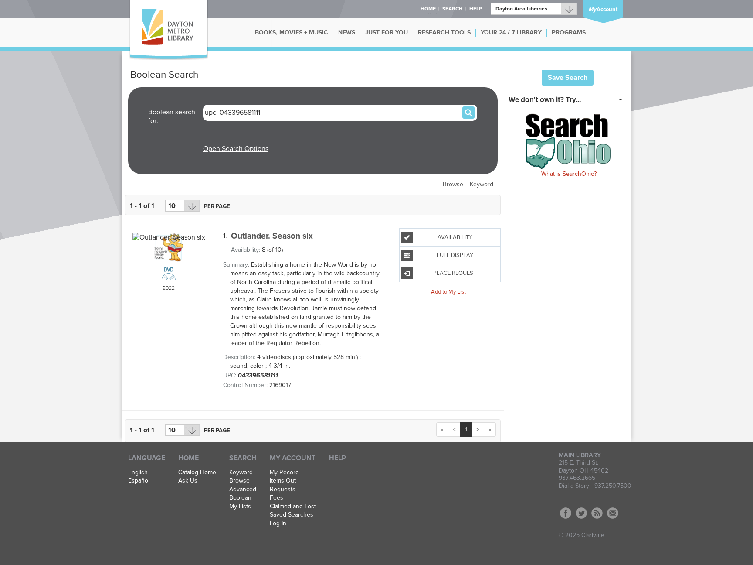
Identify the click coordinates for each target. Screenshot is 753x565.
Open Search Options (235, 148)
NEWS (346, 32)
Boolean (240, 497)
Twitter (581, 513)
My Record (284, 472)
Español (138, 480)
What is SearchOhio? (569, 174)
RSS (597, 513)
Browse (453, 184)
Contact (613, 513)
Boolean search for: (171, 116)
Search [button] (452, 9)
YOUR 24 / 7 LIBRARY (511, 32)
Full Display (455, 255)
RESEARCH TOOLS (444, 32)
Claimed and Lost (293, 506)
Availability (455, 237)
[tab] (568, 99)
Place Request (454, 273)
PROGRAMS (569, 32)
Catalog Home (197, 472)
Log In (278, 523)
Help (337, 458)
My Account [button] (292, 458)
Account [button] (603, 9)
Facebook (566, 513)
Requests (282, 489)
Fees (276, 497)
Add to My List (448, 291)
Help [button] (475, 9)
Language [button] (146, 458)
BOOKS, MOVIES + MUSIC (291, 32)
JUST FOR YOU (386, 32)
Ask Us (187, 480)
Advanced (242, 489)
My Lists (240, 506)
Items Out (283, 480)
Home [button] (428, 9)
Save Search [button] (567, 77)
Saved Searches (291, 514)
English (138, 472)
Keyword (481, 184)
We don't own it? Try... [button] (545, 99)
